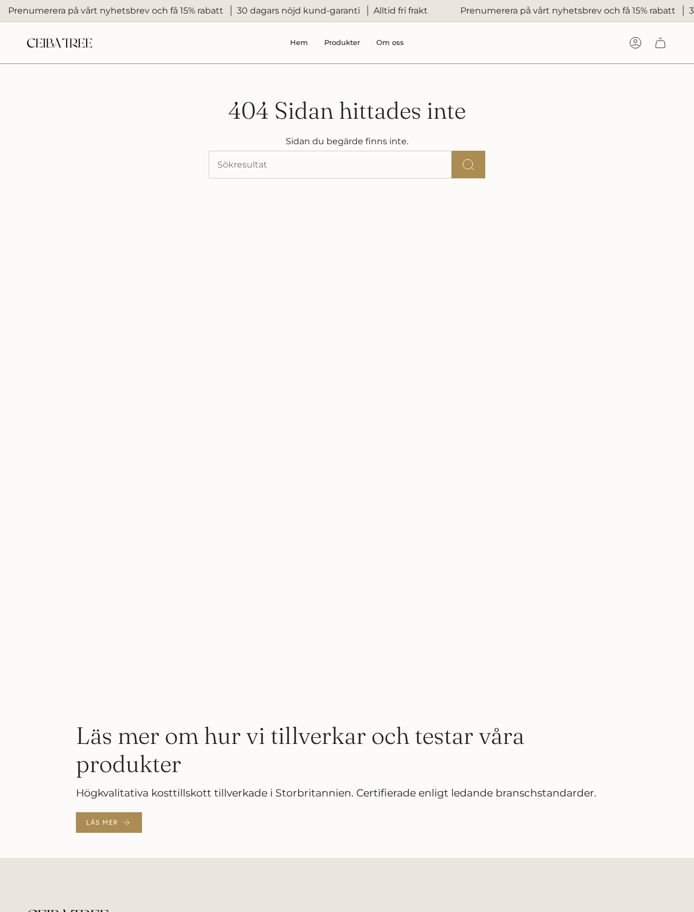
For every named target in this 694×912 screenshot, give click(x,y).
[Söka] (468, 164)
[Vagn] (660, 43)
